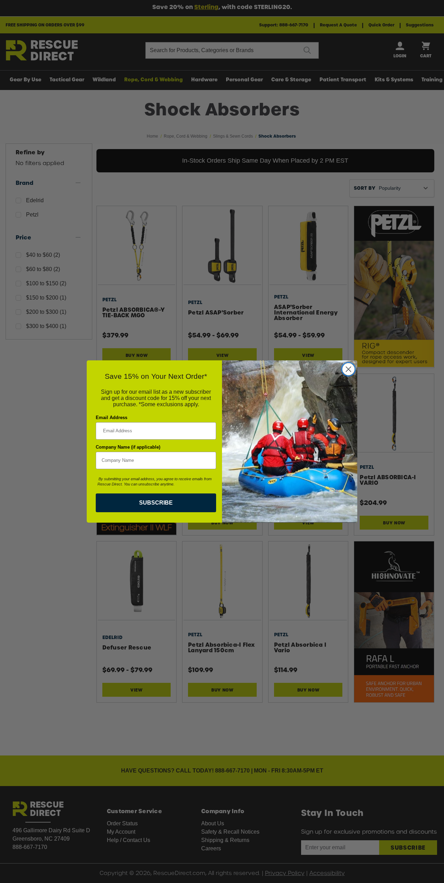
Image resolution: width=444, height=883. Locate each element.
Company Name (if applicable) (128, 447)
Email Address (111, 417)
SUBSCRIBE (156, 503)
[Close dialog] (348, 369)
